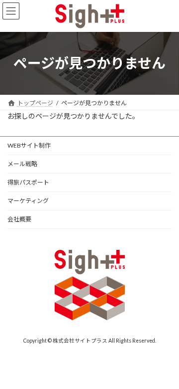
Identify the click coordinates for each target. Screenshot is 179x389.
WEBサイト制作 (29, 145)
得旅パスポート (28, 182)
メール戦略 (22, 164)
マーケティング (28, 200)
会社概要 (19, 219)
